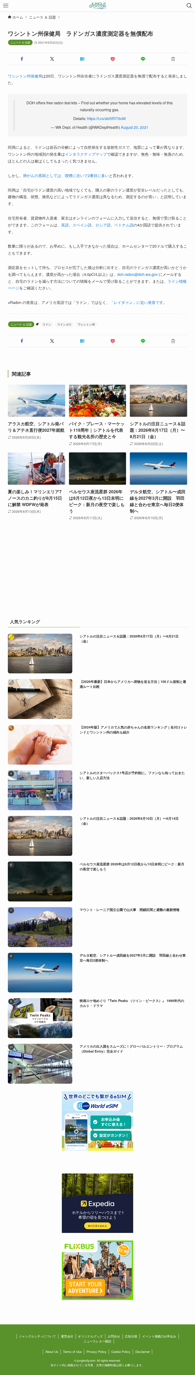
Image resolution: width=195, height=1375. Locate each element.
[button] (22, 59)
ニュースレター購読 (97, 1341)
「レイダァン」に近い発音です (136, 302)
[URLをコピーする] (173, 59)
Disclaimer (142, 1351)
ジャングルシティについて (37, 1336)
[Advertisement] (97, 575)
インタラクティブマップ (86, 154)
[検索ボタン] (189, 5)
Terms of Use (72, 1351)
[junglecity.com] (97, 5)
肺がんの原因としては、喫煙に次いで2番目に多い (66, 175)
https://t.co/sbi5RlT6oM (106, 118)
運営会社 (67, 1336)
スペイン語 (82, 225)
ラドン (47, 324)
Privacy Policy (97, 1351)
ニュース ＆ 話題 (20, 42)
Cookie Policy (120, 1351)
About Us (51, 1351)
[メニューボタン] (5, 5)
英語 (65, 225)
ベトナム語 (123, 225)
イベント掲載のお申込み (159, 1336)
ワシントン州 (86, 324)
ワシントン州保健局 (25, 76)
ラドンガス (64, 324)
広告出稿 (131, 1336)
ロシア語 (103, 225)
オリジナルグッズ (90, 1336)
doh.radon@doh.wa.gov (137, 274)
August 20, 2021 (134, 127)
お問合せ (114, 1336)
